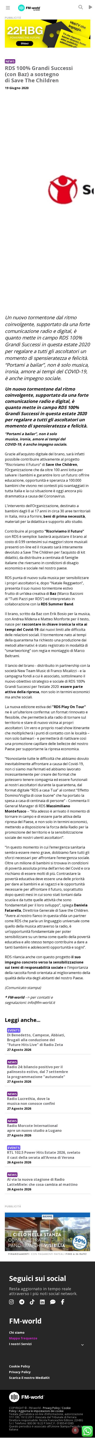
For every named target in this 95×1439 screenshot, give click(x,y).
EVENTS (14, 1030)
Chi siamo (17, 1332)
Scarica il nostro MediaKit (29, 1378)
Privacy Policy (20, 1372)
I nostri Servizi (20, 1344)
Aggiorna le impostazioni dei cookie (41, 1411)
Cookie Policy (19, 1366)
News (10, 61)
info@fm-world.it (41, 1002)
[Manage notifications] (75, 1430)
